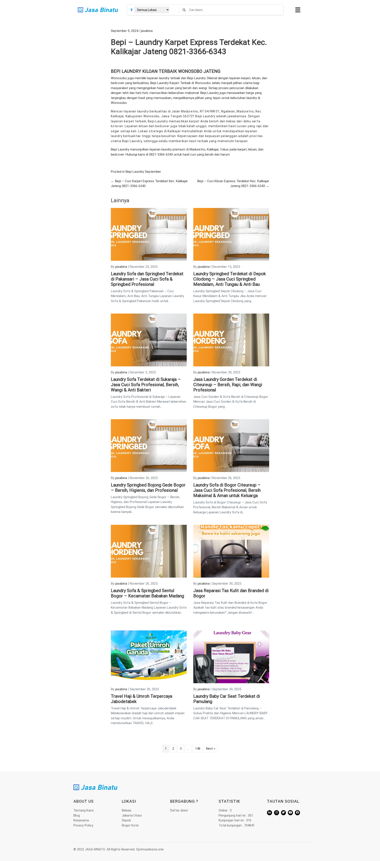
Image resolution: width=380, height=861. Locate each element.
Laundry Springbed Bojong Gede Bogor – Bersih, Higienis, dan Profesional (148, 487)
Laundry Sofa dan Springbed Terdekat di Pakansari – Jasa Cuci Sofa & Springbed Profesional (147, 279)
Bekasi (126, 810)
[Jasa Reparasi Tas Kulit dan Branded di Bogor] (231, 551)
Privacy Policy (83, 825)
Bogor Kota (130, 825)
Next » (210, 749)
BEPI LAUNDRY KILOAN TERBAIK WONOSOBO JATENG (165, 71)
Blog (76, 815)
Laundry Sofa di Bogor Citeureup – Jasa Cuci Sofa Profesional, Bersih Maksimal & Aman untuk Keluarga (227, 490)
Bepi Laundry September (143, 172)
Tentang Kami (83, 810)
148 (197, 749)
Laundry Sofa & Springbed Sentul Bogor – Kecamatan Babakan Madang (147, 593)
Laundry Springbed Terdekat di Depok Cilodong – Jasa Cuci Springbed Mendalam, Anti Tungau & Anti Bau (229, 279)
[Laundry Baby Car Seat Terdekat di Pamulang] (231, 657)
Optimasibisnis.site (150, 849)
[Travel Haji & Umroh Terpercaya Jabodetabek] (149, 657)
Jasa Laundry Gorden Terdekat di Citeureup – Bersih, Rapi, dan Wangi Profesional (227, 385)
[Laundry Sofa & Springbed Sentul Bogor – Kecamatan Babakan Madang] (149, 551)
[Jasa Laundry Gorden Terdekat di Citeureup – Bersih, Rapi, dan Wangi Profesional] (231, 340)
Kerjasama (81, 820)
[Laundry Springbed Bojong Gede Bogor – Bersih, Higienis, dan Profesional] (149, 445)
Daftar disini (179, 810)
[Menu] (297, 10)
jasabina (147, 31)
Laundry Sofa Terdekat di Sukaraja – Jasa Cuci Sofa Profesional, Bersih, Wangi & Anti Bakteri (146, 385)
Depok (126, 820)
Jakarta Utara (132, 815)
